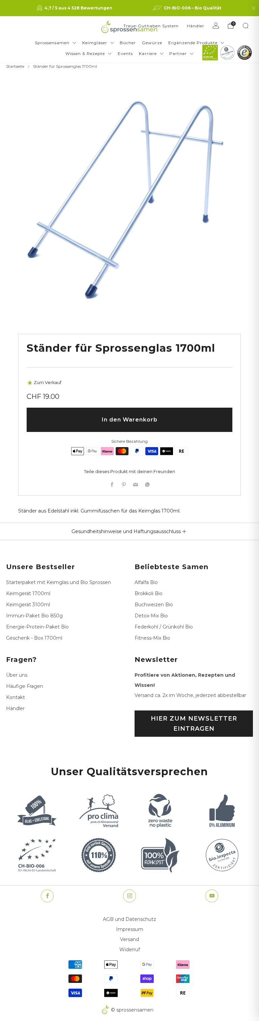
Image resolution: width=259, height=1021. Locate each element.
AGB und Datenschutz (129, 919)
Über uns (16, 675)
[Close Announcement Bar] (253, 8)
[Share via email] (135, 484)
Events (125, 53)
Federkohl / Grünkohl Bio (164, 627)
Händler (195, 25)
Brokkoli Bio (149, 593)
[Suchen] (245, 25)
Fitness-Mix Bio (152, 638)
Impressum (129, 929)
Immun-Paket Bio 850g (34, 616)
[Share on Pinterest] (123, 484)
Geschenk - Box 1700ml (34, 638)
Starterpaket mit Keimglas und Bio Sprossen (58, 582)
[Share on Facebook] (111, 484)
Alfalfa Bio (146, 582)
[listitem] (75, 8)
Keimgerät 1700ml (28, 593)
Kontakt (15, 697)
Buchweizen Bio (154, 605)
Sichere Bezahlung (129, 441)
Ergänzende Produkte (193, 42)
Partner (178, 53)
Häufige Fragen (24, 686)
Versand (129, 939)
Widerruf (129, 949)
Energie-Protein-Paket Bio (37, 627)
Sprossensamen (52, 42)
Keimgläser (94, 42)
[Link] (210, 52)
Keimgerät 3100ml (28, 605)
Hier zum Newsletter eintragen (194, 723)
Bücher (128, 42)
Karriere (148, 53)
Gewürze (152, 42)
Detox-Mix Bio (151, 616)
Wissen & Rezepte (85, 53)
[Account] (215, 25)
